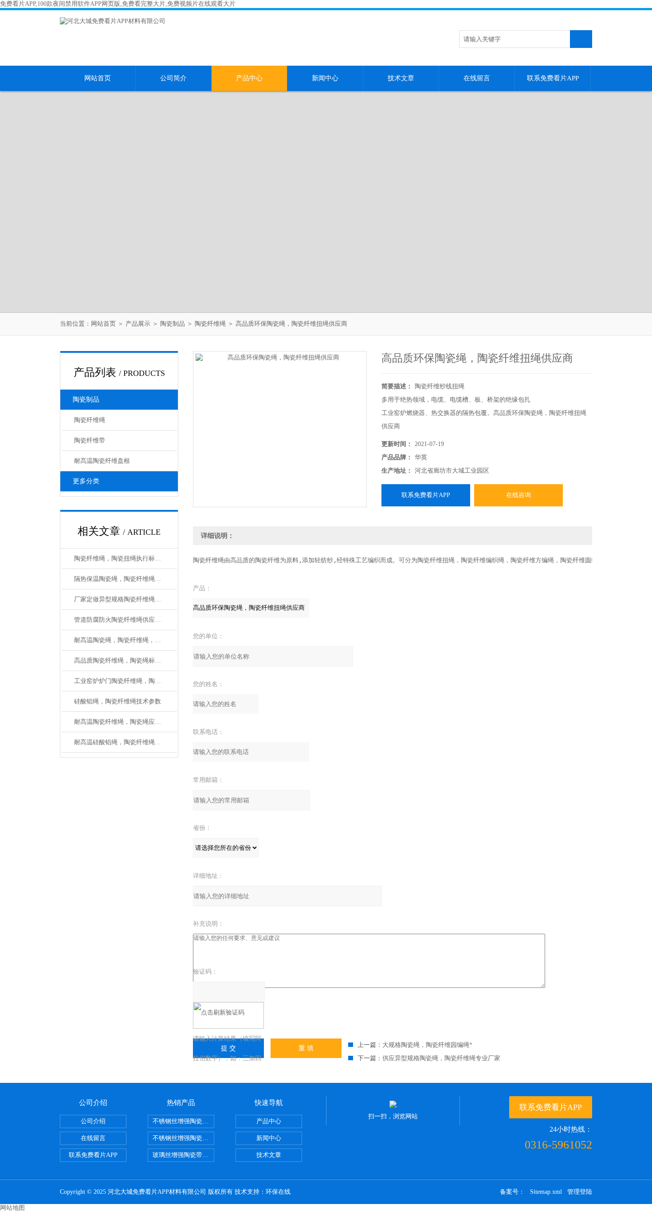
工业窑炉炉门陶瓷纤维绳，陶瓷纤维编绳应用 (125, 681)
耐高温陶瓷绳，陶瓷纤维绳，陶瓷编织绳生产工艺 (125, 640)
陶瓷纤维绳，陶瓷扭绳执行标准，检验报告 (125, 558)
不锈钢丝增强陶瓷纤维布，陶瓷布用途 (183, 1121)
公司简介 (173, 78)
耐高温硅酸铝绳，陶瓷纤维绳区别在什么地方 (125, 742)
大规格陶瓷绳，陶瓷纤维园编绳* (427, 1045)
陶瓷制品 (172, 323)
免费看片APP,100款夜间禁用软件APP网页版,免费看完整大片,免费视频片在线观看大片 (118, 3)
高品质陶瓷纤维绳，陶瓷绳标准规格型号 (125, 660)
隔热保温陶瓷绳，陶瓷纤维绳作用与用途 (125, 579)
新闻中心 (325, 78)
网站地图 (12, 1207)
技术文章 (401, 78)
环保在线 (278, 1191)
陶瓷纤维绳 (210, 323)
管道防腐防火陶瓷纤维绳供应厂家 (120, 619)
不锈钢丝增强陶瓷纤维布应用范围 (183, 1138)
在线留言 (476, 78)
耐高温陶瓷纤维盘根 (102, 461)
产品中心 (249, 78)
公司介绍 (93, 1121)
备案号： (512, 1191)
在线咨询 (518, 495)
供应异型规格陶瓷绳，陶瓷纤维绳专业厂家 (441, 1058)
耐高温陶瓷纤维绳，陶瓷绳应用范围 (123, 722)
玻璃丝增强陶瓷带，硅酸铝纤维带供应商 (183, 1155)
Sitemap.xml (546, 1191)
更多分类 (86, 481)
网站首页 (97, 78)
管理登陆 (579, 1191)
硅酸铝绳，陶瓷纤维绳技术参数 (117, 701)
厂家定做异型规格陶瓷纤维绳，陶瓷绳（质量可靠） (125, 599)
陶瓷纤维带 (89, 440)
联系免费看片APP (553, 78)
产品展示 (138, 323)
